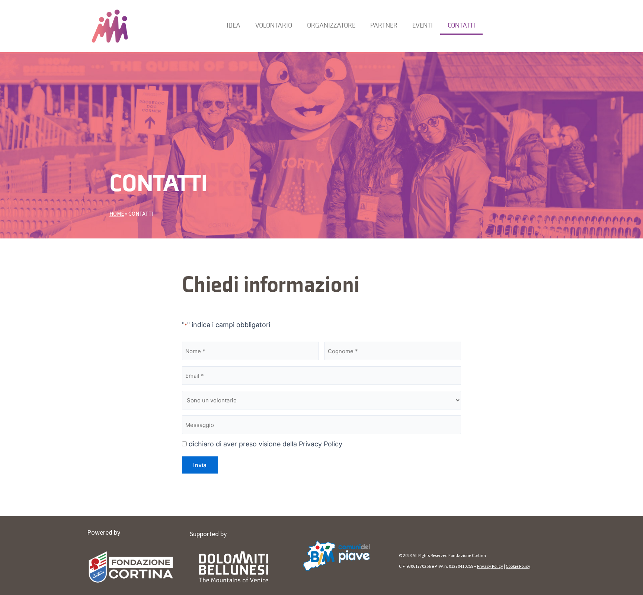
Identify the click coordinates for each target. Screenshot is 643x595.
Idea (233, 26)
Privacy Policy (490, 566)
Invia (200, 465)
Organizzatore (331, 26)
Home (116, 214)
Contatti (461, 26)
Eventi (422, 26)
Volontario (273, 26)
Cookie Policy (518, 566)
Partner (383, 26)
